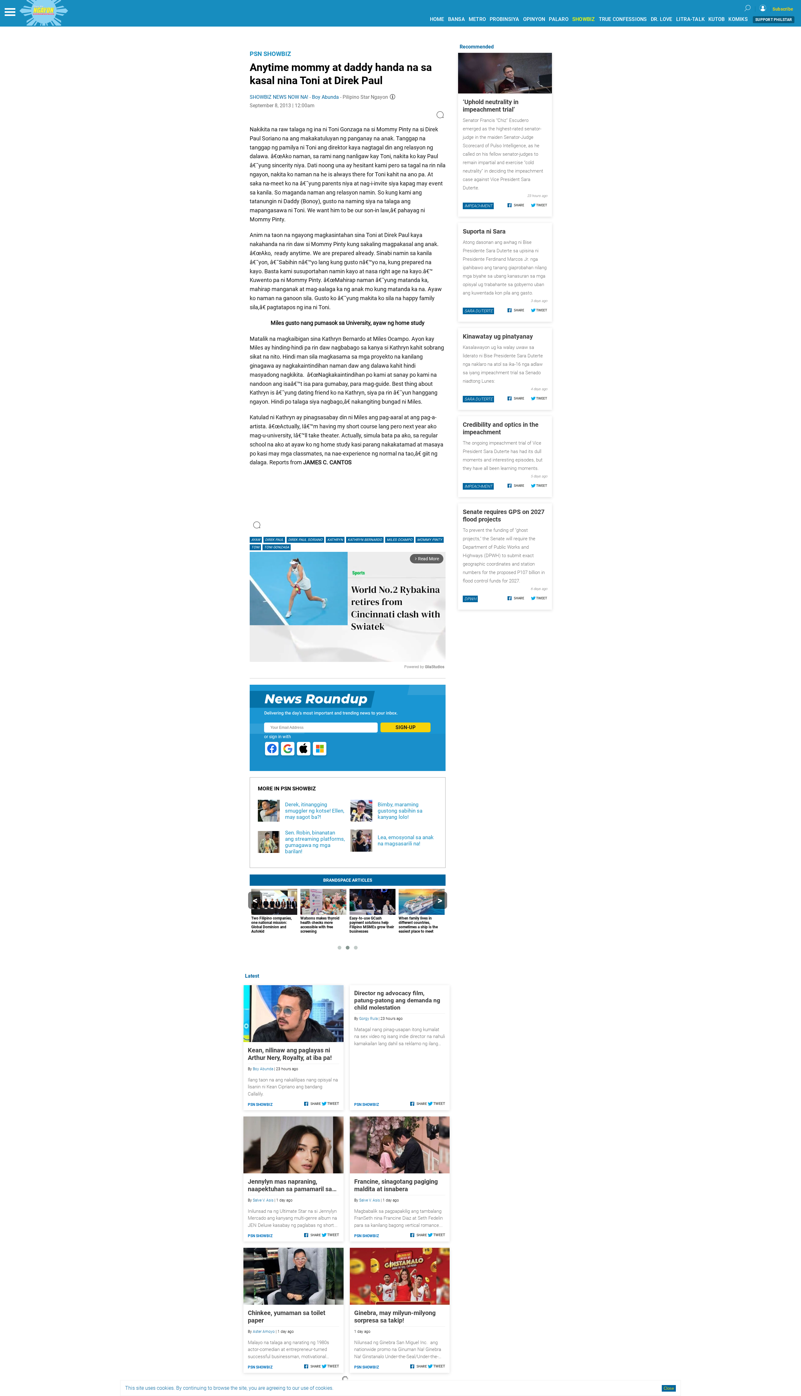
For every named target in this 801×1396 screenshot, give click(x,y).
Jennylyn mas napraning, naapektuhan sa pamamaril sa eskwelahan (290, 1185)
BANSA (456, 19)
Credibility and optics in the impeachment (500, 428)
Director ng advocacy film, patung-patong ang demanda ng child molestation (397, 1000)
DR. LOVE (661, 19)
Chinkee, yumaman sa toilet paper (286, 1316)
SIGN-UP (405, 727)
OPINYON (534, 19)
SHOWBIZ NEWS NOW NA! (279, 97)
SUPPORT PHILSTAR (773, 20)
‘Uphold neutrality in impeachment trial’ (490, 105)
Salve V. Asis (263, 1200)
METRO (477, 19)
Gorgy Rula (368, 1018)
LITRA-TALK (690, 19)
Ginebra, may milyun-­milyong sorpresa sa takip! (395, 1316)
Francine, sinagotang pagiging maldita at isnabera (396, 1185)
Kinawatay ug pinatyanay (498, 336)
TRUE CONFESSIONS (623, 19)
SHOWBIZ (583, 19)
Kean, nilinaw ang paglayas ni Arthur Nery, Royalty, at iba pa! (290, 1053)
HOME (437, 19)
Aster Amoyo (264, 1331)
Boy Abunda (325, 97)
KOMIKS (738, 19)
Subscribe (783, 9)
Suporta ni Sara (484, 231)
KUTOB (716, 19)
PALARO (559, 19)
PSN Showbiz (270, 54)
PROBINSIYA (504, 19)
